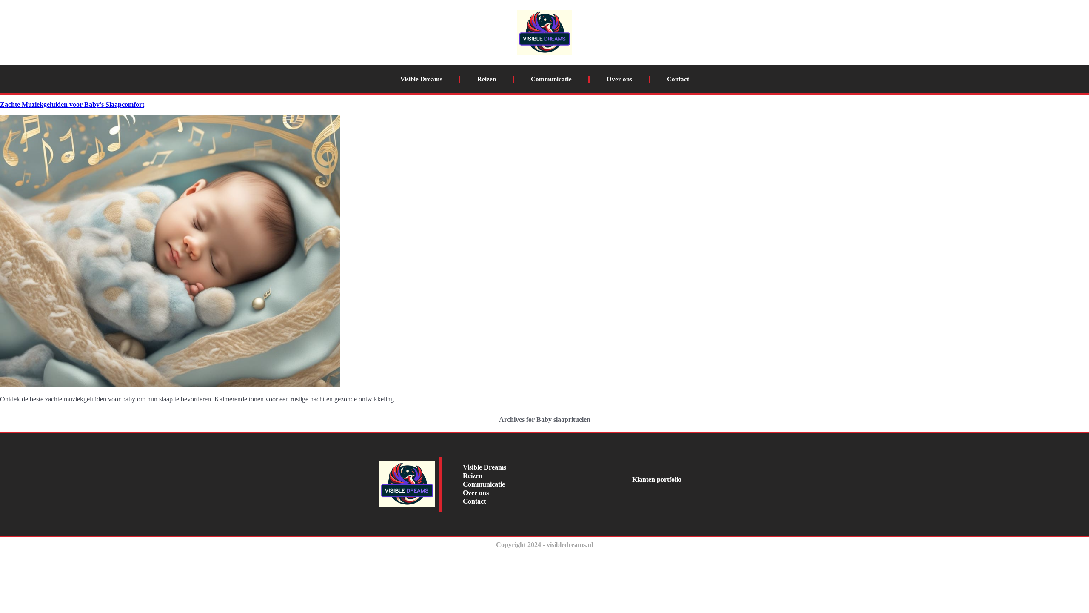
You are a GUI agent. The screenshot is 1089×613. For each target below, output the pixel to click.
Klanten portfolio (656, 479)
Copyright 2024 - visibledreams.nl (544, 544)
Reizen (486, 79)
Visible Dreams (421, 79)
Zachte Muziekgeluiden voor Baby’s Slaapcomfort (72, 104)
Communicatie (551, 79)
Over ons (619, 79)
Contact (678, 79)
